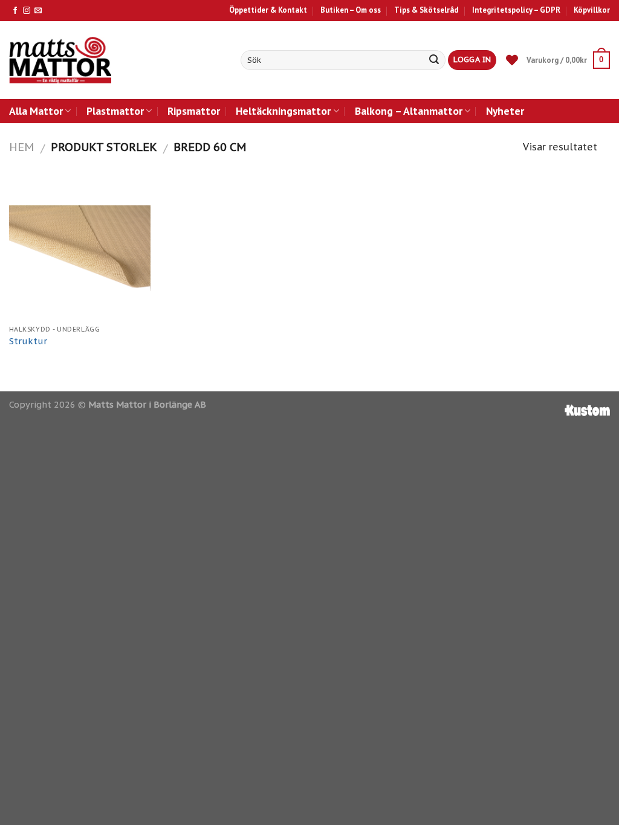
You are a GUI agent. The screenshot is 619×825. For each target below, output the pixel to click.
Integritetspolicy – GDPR (516, 10)
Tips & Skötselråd (426, 10)
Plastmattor (115, 111)
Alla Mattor (36, 111)
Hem (21, 147)
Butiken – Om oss (350, 10)
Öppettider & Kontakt (268, 10)
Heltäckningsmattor (283, 111)
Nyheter (505, 111)
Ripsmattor (193, 111)
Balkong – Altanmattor (408, 111)
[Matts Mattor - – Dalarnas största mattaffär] (60, 60)
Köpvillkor (592, 10)
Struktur (28, 341)
